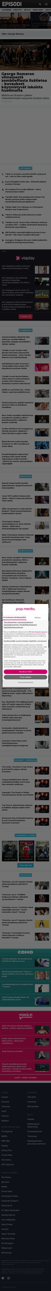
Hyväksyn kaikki (25, 672)
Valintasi (37, 618)
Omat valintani (25, 677)
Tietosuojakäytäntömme (25, 682)
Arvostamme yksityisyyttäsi (14, 617)
